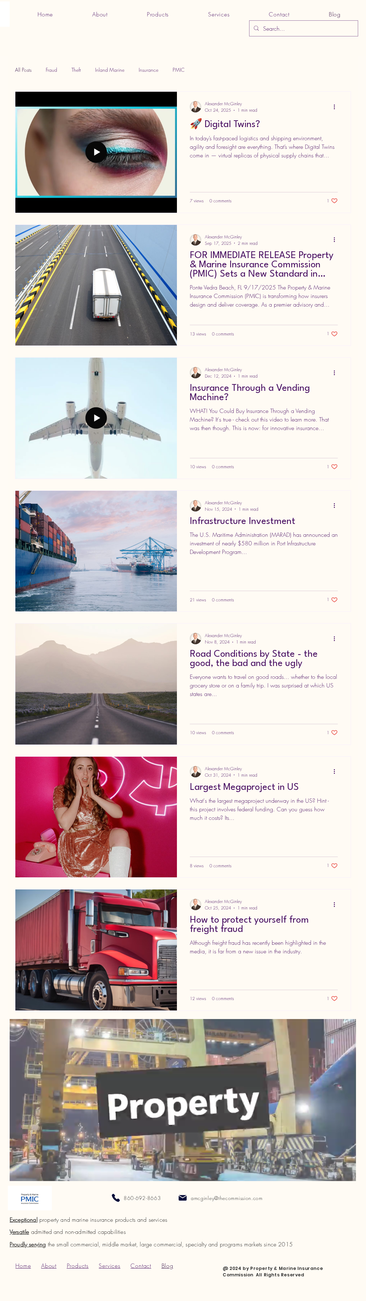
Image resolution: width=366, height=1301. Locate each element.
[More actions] (336, 106)
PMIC (178, 69)
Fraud (51, 69)
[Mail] (182, 1197)
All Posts (23, 69)
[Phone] (115, 1197)
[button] (347, 1173)
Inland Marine (109, 69)
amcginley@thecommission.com (227, 1198)
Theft (76, 69)
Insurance (148, 69)
